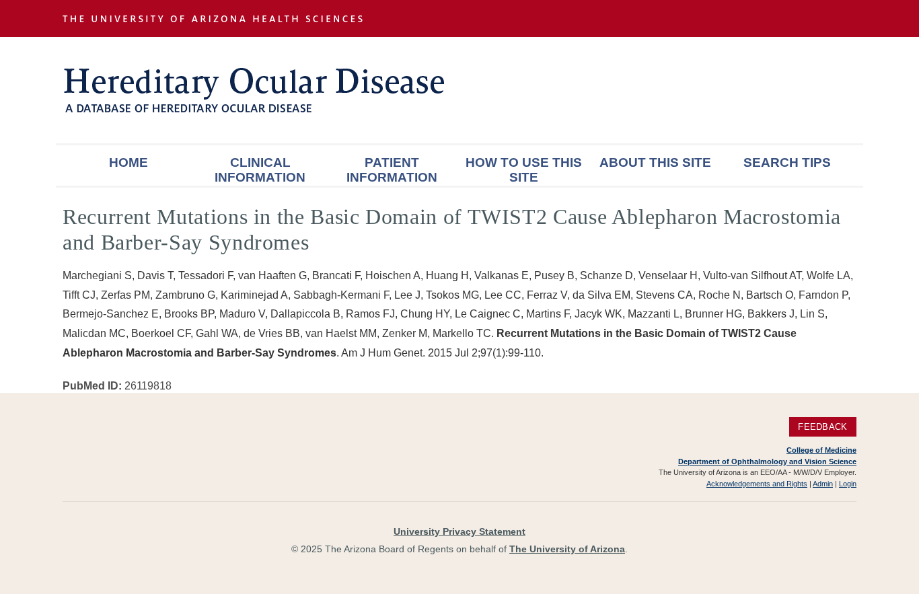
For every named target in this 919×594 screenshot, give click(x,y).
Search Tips (787, 162)
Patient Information (391, 169)
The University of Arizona (567, 549)
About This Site (655, 162)
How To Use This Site (524, 169)
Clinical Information (260, 169)
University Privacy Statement (459, 531)
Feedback (822, 427)
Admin (823, 484)
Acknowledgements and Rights (756, 484)
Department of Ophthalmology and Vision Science (767, 461)
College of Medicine (821, 450)
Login (847, 484)
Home (128, 162)
